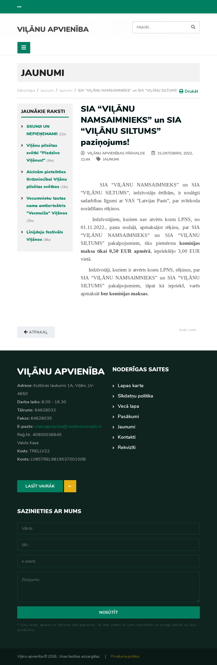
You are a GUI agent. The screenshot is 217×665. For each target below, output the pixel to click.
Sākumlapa (26, 90)
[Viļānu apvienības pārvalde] (53, 27)
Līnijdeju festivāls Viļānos (44, 235)
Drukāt (191, 91)
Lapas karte (131, 385)
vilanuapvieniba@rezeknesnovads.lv (68, 426)
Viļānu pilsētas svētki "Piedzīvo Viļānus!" (43, 153)
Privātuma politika (125, 656)
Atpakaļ (38, 332)
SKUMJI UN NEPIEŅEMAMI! (46, 130)
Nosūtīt (108, 612)
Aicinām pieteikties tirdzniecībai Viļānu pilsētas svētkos (47, 179)
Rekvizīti (126, 447)
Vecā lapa (128, 406)
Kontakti (126, 437)
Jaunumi (47, 90)
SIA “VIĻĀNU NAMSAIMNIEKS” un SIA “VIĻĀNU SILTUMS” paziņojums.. (139, 90)
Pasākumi (128, 416)
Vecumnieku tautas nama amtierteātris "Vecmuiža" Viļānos (46, 209)
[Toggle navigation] (23, 48)
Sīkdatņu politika (135, 396)
